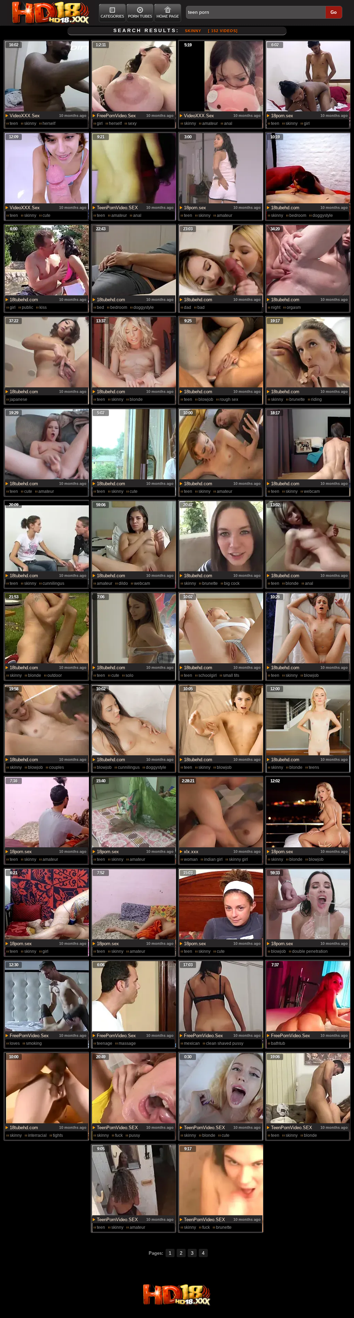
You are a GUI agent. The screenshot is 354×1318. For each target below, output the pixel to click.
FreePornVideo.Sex (116, 115)
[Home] (167, 13)
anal (228, 123)
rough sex (229, 399)
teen (14, 123)
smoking (34, 1043)
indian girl (213, 859)
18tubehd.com (285, 207)
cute (46, 215)
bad (201, 307)
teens (314, 767)
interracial (37, 1135)
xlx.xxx (191, 851)
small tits (231, 675)
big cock (232, 583)
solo (129, 675)
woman (191, 859)
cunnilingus (53, 583)
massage (127, 1043)
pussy (134, 1135)
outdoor (54, 675)
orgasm (294, 307)
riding (316, 399)
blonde (136, 399)
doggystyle (323, 215)
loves (15, 1043)
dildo (123, 583)
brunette (297, 399)
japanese (18, 399)
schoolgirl (207, 675)
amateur (210, 123)
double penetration (310, 951)
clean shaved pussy (224, 1043)
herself (49, 123)
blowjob (205, 399)
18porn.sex (282, 115)
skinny (30, 123)
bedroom (297, 215)
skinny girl (238, 859)
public (27, 307)
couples (56, 767)
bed (100, 307)
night (275, 307)
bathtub (278, 1043)
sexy (132, 123)
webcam (312, 491)
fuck (119, 1135)
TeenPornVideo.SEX (117, 207)
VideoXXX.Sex (25, 115)
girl (100, 123)
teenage (104, 1043)
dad (187, 307)
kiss (43, 307)
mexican (192, 1043)
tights (58, 1135)
